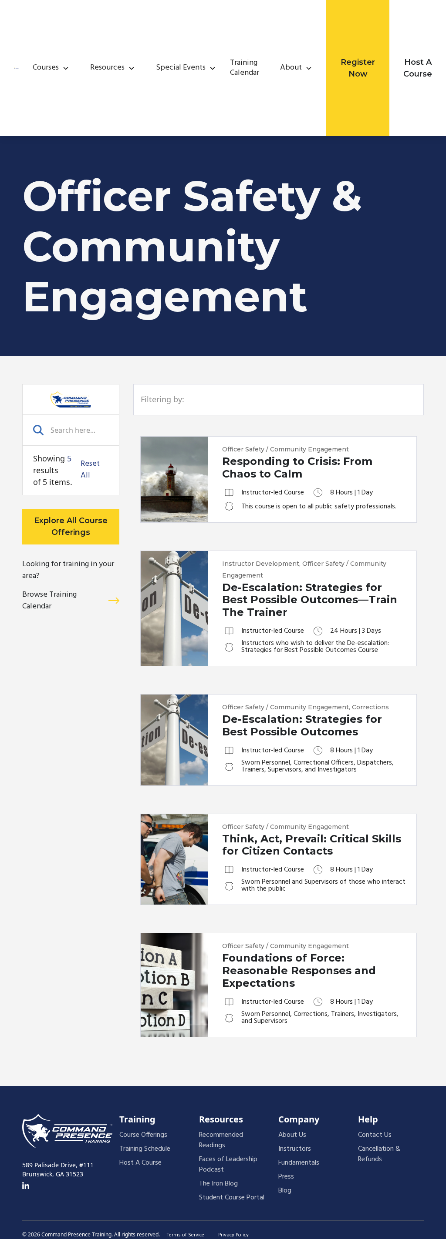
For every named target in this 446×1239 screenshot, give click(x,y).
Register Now (358, 68)
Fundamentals (298, 1163)
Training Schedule (144, 1149)
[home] (16, 68)
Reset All (90, 470)
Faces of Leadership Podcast (228, 1164)
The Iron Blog (218, 1184)
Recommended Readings (221, 1140)
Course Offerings (143, 1135)
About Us (292, 1135)
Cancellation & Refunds (379, 1154)
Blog (284, 1191)
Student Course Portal (231, 1197)
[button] (47, 68)
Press (286, 1177)
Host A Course (417, 68)
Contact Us (375, 1135)
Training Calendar (244, 68)
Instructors (294, 1149)
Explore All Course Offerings (71, 526)
